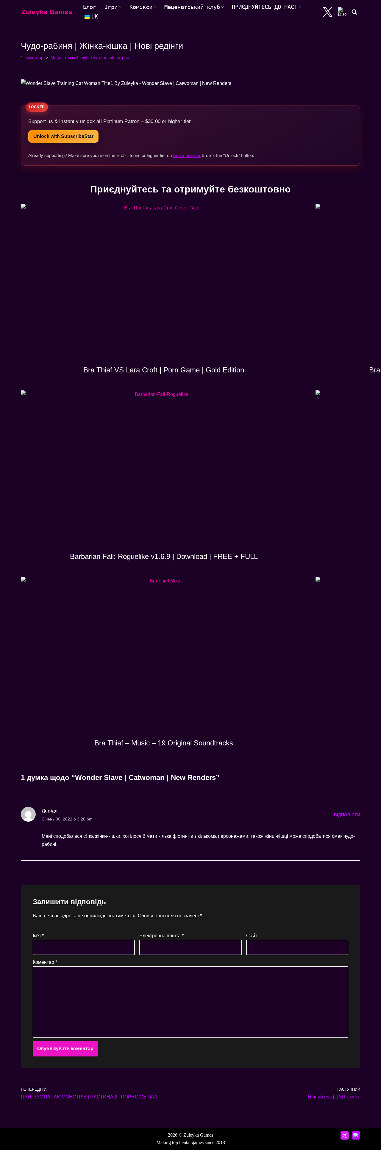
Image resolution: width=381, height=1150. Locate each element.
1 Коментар (32, 57)
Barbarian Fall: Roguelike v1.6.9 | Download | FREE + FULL (164, 556)
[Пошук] (354, 12)
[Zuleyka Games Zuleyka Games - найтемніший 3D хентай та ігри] (47, 11)
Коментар (45, 962)
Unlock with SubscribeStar (63, 136)
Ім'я (38, 935)
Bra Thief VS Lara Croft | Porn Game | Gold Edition (163, 370)
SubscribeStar (187, 155)
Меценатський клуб (69, 57)
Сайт (251, 935)
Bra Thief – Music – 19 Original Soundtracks (163, 743)
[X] (328, 12)
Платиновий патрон (110, 57)
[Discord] (343, 12)
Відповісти (347, 814)
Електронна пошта (161, 935)
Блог (89, 7)
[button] (120, 7)
